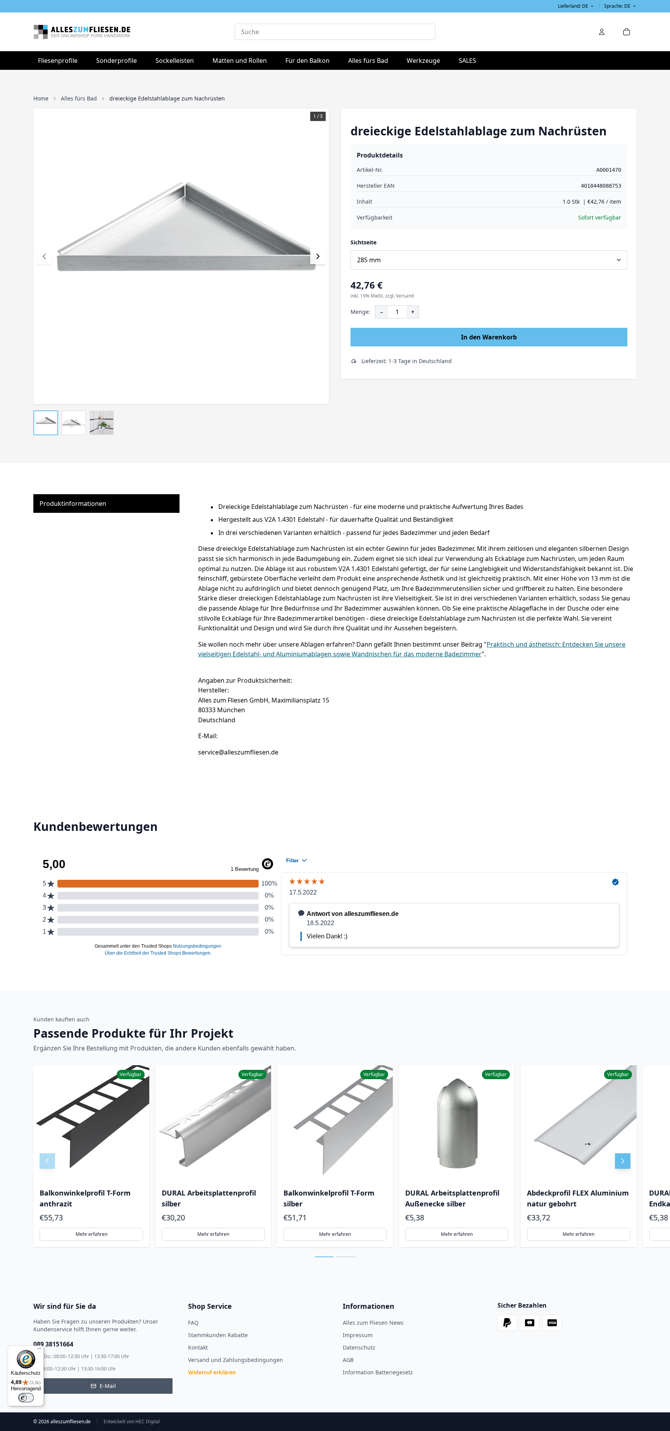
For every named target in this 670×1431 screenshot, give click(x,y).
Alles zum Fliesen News (373, 1322)
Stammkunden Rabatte (218, 1335)
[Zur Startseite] (133, 31)
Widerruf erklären (212, 1372)
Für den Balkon (309, 60)
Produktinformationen (73, 503)
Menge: (360, 311)
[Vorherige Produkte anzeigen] (47, 1161)
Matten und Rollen (241, 60)
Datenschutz (359, 1347)
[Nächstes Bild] (318, 256)
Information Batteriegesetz (378, 1372)
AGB (348, 1360)
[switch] (26, 1397)
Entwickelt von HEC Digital (132, 1422)
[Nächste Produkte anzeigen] (622, 1161)
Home (40, 98)
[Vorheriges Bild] (44, 256)
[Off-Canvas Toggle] (602, 32)
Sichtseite (363, 242)
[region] (334, 1156)
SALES (467, 60)
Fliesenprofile (60, 60)
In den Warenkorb (489, 337)
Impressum (358, 1335)
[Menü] (39, 1350)
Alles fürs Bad (370, 60)
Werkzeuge (426, 60)
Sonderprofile (119, 60)
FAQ (193, 1322)
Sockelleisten (174, 60)
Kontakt (198, 1347)
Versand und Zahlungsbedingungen (235, 1360)
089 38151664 (53, 1344)
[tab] (324, 1256)
